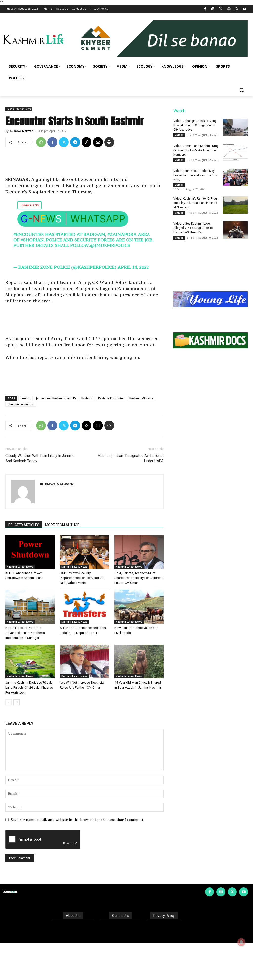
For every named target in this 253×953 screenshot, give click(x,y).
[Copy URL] (86, 142)
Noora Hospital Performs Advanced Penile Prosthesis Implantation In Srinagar (25, 633)
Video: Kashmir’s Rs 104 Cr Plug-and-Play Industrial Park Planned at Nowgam (195, 203)
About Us (73, 916)
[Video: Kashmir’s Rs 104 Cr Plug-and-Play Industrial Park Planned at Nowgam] (235, 205)
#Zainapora (122, 234)
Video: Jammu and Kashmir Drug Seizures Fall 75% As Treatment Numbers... (196, 150)
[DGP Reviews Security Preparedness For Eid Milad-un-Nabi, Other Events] (84, 552)
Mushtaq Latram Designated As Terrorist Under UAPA (131, 458)
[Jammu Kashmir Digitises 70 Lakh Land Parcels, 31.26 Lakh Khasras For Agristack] (30, 661)
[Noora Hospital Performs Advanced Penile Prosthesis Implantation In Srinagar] (30, 607)
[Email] (98, 142)
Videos (179, 135)
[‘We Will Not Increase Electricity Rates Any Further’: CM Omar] (84, 661)
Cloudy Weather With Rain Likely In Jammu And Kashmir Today (39, 458)
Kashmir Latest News (19, 109)
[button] (242, 90)
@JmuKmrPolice (110, 245)
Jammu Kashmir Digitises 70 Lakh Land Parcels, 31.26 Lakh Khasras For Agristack (29, 687)
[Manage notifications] (241, 942)
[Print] (109, 142)
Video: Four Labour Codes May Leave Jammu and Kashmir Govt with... (195, 175)
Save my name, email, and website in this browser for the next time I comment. (77, 819)
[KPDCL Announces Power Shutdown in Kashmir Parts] (30, 552)
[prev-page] (8, 702)
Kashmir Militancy (141, 398)
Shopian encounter (21, 404)
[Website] (228, 9)
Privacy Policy (164, 916)
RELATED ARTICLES (23, 525)
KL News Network (22, 131)
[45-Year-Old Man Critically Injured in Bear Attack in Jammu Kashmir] (139, 661)
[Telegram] (75, 142)
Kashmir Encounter (111, 398)
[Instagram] (213, 9)
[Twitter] (221, 9)
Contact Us (120, 916)
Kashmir (87, 398)
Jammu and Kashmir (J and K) (56, 398)
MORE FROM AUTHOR (62, 525)
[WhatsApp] (236, 9)
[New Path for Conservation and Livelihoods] (139, 607)
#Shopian (32, 240)
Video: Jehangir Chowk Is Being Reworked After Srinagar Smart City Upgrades (195, 125)
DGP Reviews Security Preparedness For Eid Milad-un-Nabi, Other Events (82, 578)
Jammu (25, 398)
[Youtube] (244, 9)
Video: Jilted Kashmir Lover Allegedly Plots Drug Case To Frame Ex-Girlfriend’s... (193, 228)
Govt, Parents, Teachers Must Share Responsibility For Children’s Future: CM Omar (138, 578)
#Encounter (28, 234)
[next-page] (16, 702)
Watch (179, 110)
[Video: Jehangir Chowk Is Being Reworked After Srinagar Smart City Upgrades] (235, 127)
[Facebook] (205, 9)
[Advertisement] (84, 163)
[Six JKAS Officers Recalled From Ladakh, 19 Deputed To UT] (84, 607)
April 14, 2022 (133, 267)
